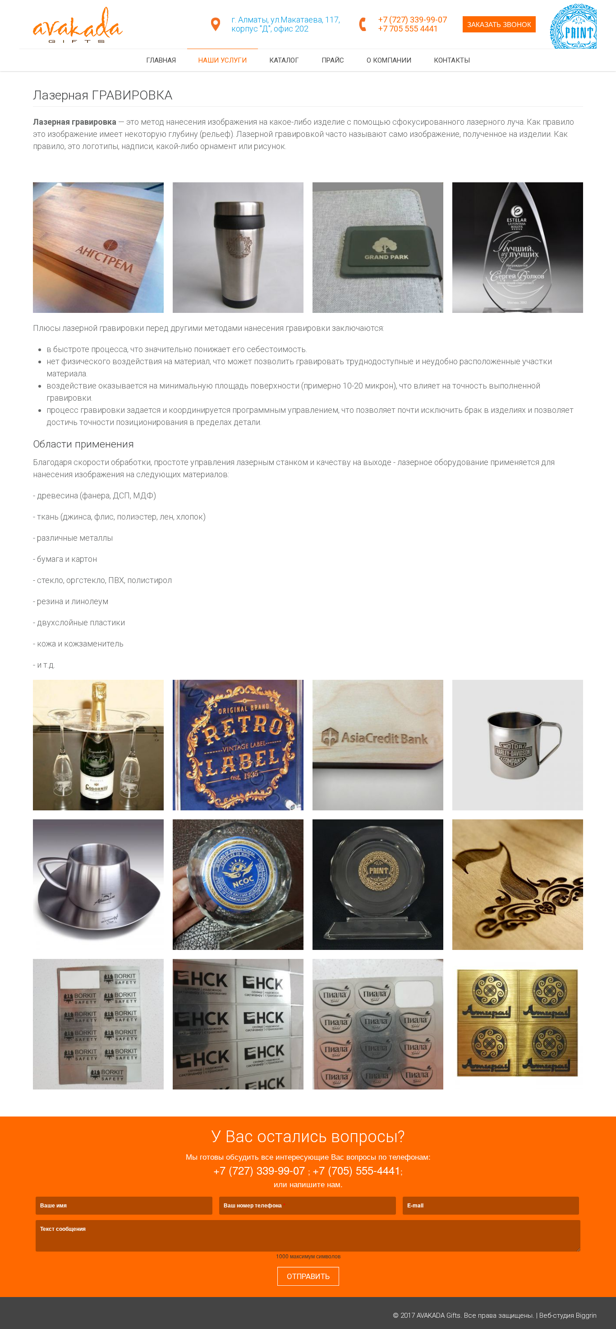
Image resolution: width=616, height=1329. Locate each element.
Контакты (452, 60)
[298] (378, 884)
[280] (517, 745)
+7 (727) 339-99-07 (413, 19)
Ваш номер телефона (254, 1205)
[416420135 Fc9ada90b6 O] (517, 884)
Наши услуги (222, 60)
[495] (517, 1024)
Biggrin (586, 1315)
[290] (238, 745)
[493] (238, 1024)
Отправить (308, 1276)
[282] (98, 745)
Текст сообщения (63, 1229)
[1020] (517, 247)
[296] (238, 884)
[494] (378, 1024)
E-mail (415, 1205)
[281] (98, 884)
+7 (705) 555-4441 (356, 1170)
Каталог (284, 60)
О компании (389, 60)
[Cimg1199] (98, 247)
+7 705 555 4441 (408, 28)
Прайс (333, 60)
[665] (378, 247)
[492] (98, 1024)
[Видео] (573, 46)
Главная (161, 60)
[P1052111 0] (238, 247)
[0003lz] (378, 745)
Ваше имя (53, 1205)
